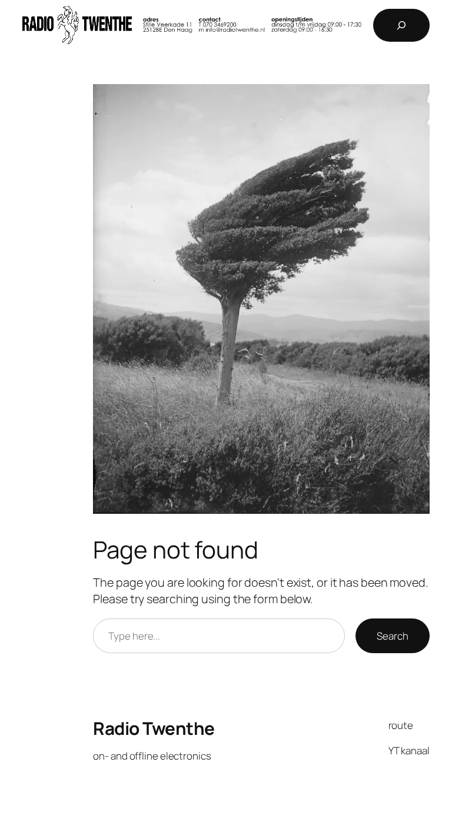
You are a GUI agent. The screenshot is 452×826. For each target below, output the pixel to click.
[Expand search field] (401, 25)
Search (392, 636)
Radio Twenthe (154, 728)
